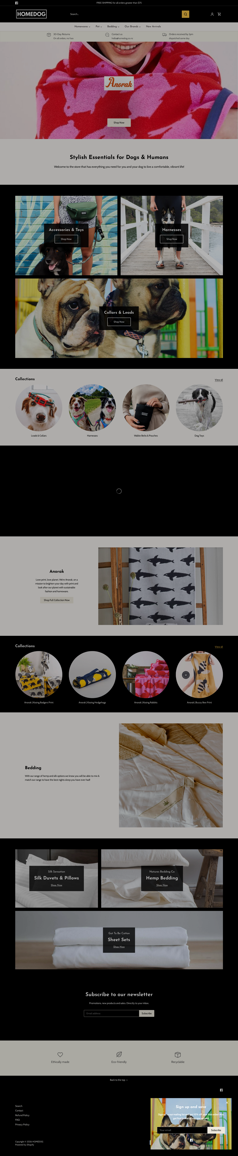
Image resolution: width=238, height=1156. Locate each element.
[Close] (227, 1102)
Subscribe (216, 1130)
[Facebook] (191, 1140)
